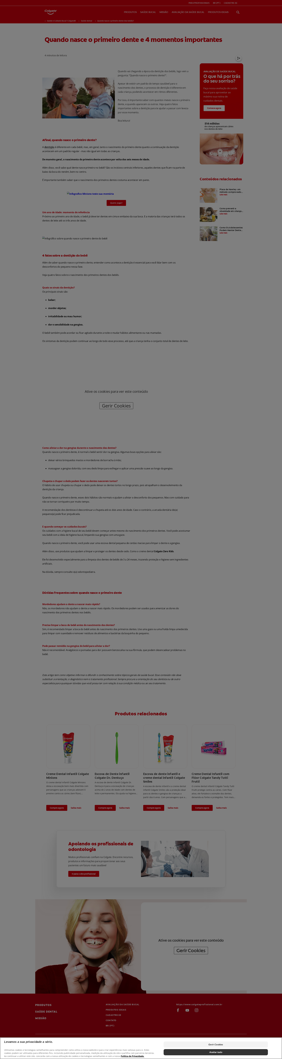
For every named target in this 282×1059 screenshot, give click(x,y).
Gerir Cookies (215, 1044)
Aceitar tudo (215, 1052)
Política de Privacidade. (132, 1056)
